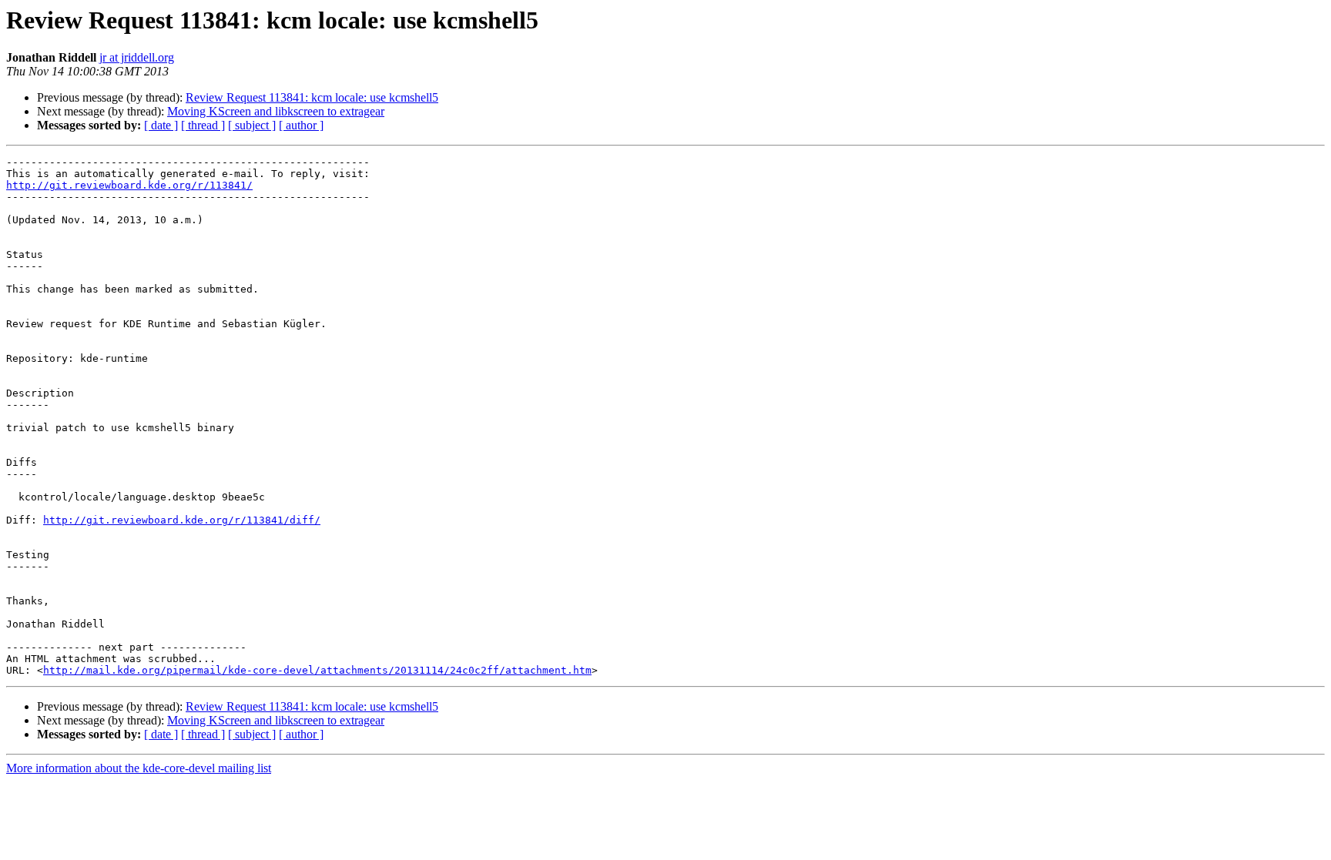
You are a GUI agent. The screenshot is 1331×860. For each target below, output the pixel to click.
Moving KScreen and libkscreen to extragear (275, 111)
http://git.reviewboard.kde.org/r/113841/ (129, 185)
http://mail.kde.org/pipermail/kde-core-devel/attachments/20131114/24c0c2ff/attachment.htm (317, 670)
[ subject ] (252, 125)
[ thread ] (203, 125)
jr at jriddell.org (136, 57)
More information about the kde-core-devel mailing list (138, 768)
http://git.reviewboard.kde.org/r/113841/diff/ (181, 520)
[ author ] (301, 125)
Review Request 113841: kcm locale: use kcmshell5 (312, 97)
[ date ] (161, 125)
